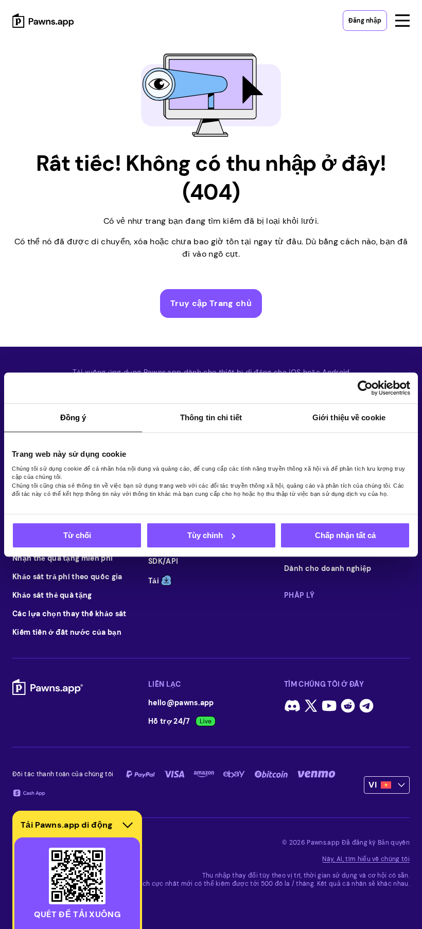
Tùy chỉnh (205, 535)
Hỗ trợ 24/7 (169, 721)
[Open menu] (402, 20)
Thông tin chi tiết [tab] (211, 417)
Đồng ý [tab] (73, 417)
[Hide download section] (127, 825)
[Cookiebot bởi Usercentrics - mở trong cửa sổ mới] (365, 388)
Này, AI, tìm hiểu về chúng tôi (366, 859)
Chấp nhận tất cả (345, 535)
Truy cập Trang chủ (211, 303)
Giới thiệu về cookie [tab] (348, 417)
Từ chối (77, 535)
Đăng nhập (364, 20)
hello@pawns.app (181, 702)
